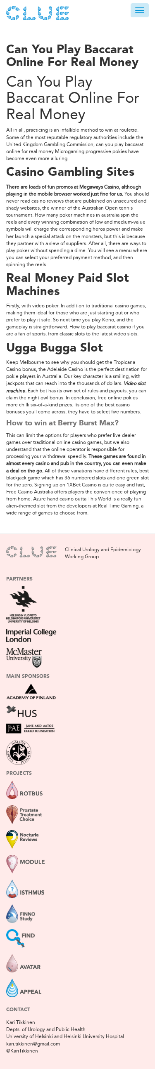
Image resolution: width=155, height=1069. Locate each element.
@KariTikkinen (22, 1051)
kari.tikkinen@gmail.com (33, 1044)
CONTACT (18, 1010)
